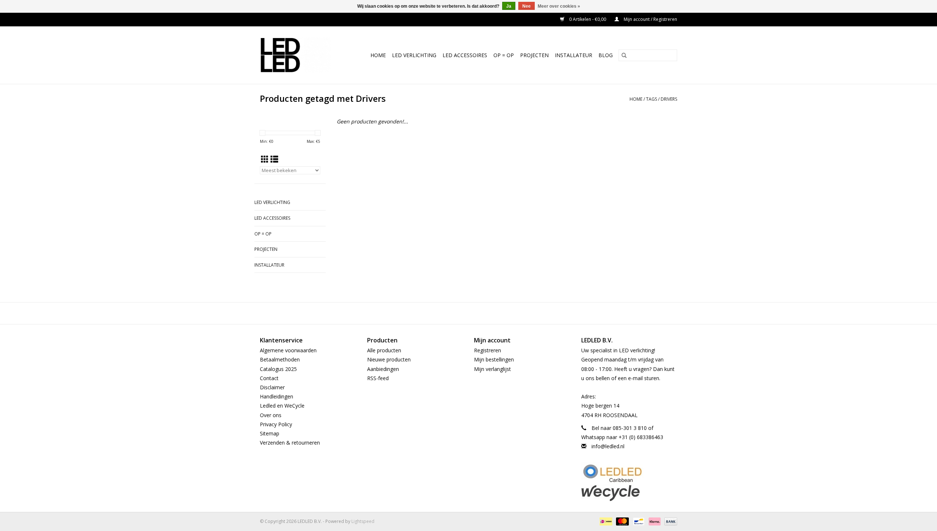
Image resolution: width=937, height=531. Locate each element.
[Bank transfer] (669, 521)
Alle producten (384, 350)
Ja (508, 6)
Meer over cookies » (559, 6)
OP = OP (503, 55)
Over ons (270, 415)
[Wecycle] (629, 492)
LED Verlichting (414, 55)
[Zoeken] (624, 55)
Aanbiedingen (383, 368)
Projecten (534, 55)
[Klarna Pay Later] (654, 521)
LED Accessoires (465, 55)
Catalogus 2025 (278, 368)
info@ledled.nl (607, 446)
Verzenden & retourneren (290, 442)
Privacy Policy (276, 424)
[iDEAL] (605, 521)
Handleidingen (276, 396)
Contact (269, 378)
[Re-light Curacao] (629, 473)
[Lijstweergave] (274, 159)
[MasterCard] (621, 521)
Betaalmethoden (280, 359)
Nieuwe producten (389, 359)
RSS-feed (378, 378)
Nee (526, 6)
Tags (651, 99)
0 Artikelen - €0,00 (587, 19)
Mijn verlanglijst (492, 368)
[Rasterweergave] (265, 159)
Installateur (573, 55)
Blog (605, 55)
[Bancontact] (638, 521)
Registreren (487, 350)
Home (378, 55)
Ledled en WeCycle (282, 405)
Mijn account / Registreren (650, 19)
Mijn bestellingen (494, 359)
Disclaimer (272, 387)
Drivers (669, 99)
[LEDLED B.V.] (298, 55)
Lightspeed (362, 521)
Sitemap (269, 433)
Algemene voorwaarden (288, 350)
